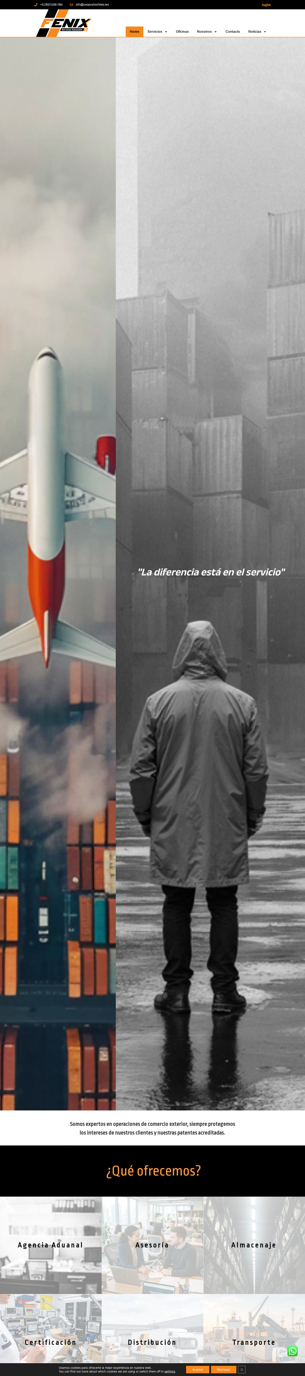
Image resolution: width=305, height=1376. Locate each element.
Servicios (155, 31)
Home (134, 31)
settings (169, 1371)
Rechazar (223, 1369)
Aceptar (197, 1369)
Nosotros (204, 31)
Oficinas (182, 31)
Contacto (233, 31)
